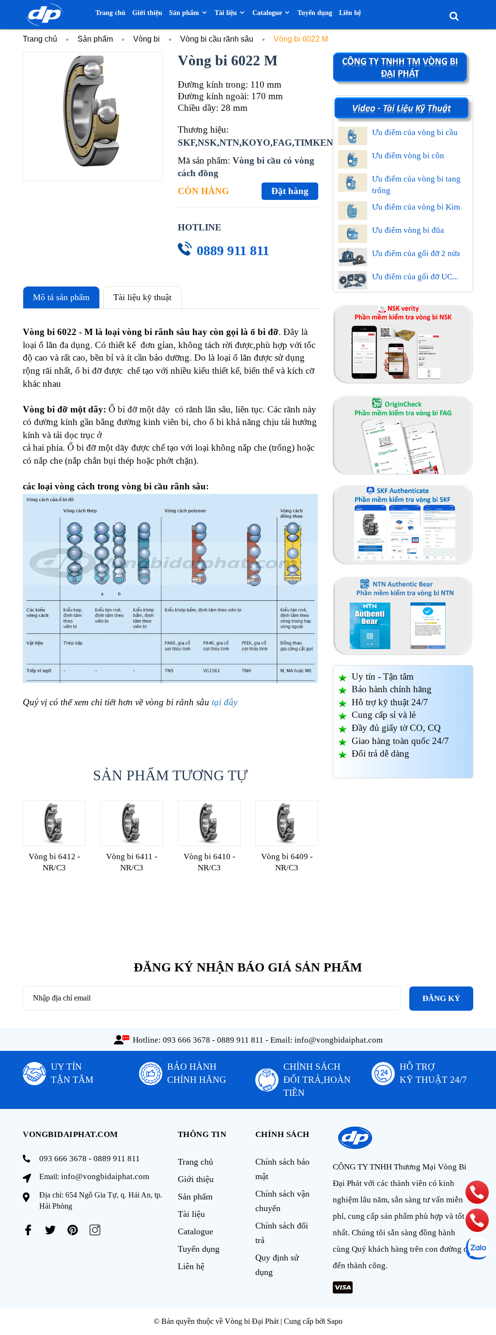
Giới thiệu (196, 1179)
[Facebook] (28, 1230)
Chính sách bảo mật (282, 1169)
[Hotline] (477, 1192)
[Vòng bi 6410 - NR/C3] (209, 823)
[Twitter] (50, 1230)
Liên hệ (191, 1266)
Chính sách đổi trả (281, 1233)
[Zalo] (477, 1248)
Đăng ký (441, 998)
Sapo (334, 1321)
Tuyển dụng (198, 1249)
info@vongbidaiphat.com (338, 1040)
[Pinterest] (72, 1230)
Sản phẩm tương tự (170, 775)
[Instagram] (95, 1230)
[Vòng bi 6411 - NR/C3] (132, 823)
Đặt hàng (290, 191)
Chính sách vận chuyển (282, 1201)
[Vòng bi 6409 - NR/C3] (287, 823)
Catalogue (195, 1231)
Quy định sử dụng (277, 1265)
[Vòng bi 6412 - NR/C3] (54, 823)
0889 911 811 (233, 250)
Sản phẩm (195, 1196)
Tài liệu (191, 1214)
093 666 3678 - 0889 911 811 (213, 1040)
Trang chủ (195, 1162)
